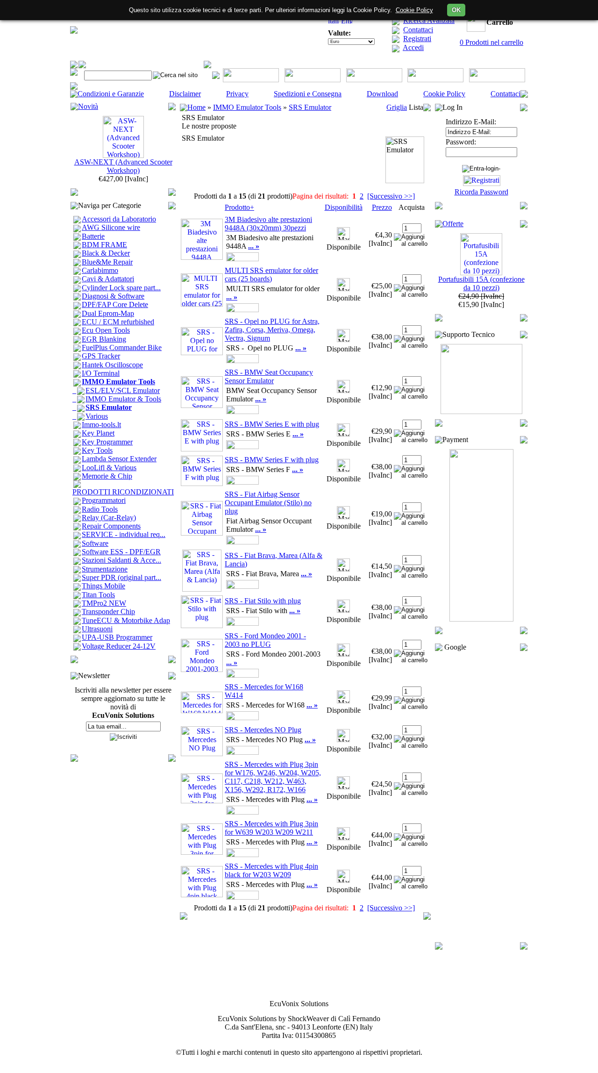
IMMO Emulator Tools (247, 107)
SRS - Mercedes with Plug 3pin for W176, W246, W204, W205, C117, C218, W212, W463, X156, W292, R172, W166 (273, 777)
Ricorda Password (481, 192)
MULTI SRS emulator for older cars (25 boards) (271, 274)
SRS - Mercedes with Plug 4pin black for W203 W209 (271, 870)
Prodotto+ (239, 207)
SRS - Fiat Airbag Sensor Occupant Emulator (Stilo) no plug (268, 502)
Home (196, 107)
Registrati (417, 39)
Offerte (452, 224)
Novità (88, 106)
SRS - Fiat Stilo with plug (263, 601)
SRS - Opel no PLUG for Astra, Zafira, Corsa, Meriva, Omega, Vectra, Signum (272, 329)
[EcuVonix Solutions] (74, 31)
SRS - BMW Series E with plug (272, 424)
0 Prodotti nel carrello (491, 42)
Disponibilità (344, 207)
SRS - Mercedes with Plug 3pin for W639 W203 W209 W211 (271, 828)
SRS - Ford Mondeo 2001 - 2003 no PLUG (265, 640)
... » (253, 246)
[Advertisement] (481, 797)
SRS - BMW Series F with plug (272, 460)
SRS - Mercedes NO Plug (263, 730)
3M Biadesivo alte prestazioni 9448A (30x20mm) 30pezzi (268, 223)
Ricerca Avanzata (429, 20)
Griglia (396, 107)
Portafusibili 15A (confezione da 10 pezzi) (481, 283)
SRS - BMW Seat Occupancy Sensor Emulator (269, 376)
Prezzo (382, 207)
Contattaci (418, 30)
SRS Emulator (310, 107)
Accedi (413, 47)
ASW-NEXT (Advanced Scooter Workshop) (123, 166)
